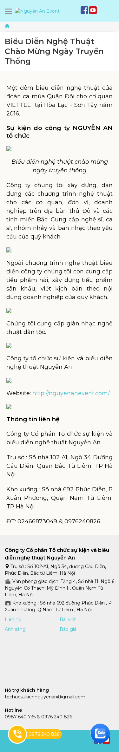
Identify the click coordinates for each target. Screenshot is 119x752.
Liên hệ (13, 619)
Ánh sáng (15, 629)
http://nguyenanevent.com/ (71, 393)
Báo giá (68, 629)
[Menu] (10, 11)
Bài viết (68, 619)
